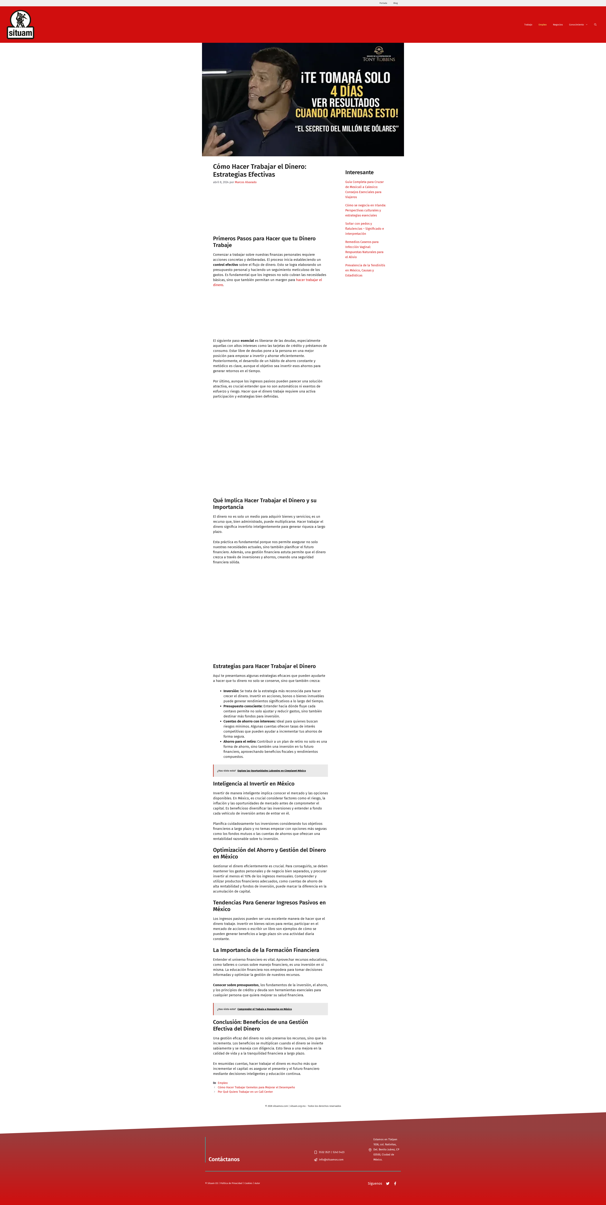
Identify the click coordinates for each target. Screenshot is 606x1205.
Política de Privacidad (231, 1183)
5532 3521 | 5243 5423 (331, 1152)
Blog (395, 3)
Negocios (558, 24)
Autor (257, 1183)
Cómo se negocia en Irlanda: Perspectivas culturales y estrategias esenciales (365, 210)
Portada (383, 3)
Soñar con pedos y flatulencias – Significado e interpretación (364, 229)
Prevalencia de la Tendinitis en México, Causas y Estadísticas (365, 270)
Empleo (543, 24)
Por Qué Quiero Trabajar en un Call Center (245, 1092)
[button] (595, 24)
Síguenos (375, 1183)
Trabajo (528, 24)
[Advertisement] (270, 212)
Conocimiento (576, 24)
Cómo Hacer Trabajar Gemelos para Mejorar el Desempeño (256, 1087)
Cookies (248, 1183)
